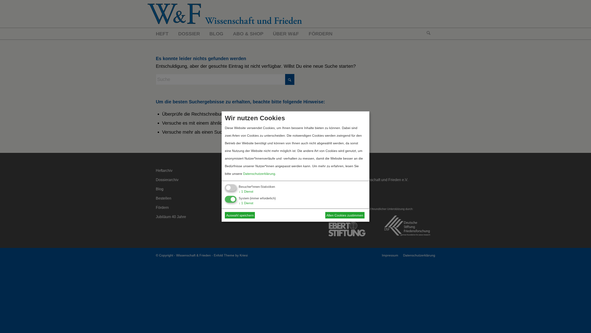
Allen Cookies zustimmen (344, 215)
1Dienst (246, 191)
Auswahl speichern (240, 215)
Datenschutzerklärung (259, 173)
